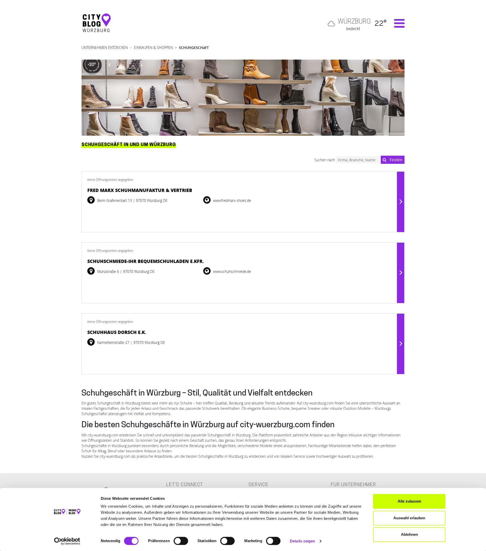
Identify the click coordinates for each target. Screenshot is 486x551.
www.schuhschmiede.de (231, 271)
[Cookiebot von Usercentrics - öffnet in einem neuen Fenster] (67, 541)
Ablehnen (409, 534)
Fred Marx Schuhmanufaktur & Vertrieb (139, 190)
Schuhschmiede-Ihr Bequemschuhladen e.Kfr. (145, 261)
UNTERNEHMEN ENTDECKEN (105, 47)
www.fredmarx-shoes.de (231, 200)
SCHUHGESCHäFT (194, 47)
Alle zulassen (409, 501)
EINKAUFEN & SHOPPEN (153, 47)
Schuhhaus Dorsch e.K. (116, 332)
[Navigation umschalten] (396, 23)
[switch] (181, 541)
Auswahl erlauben (409, 518)
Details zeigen (302, 541)
